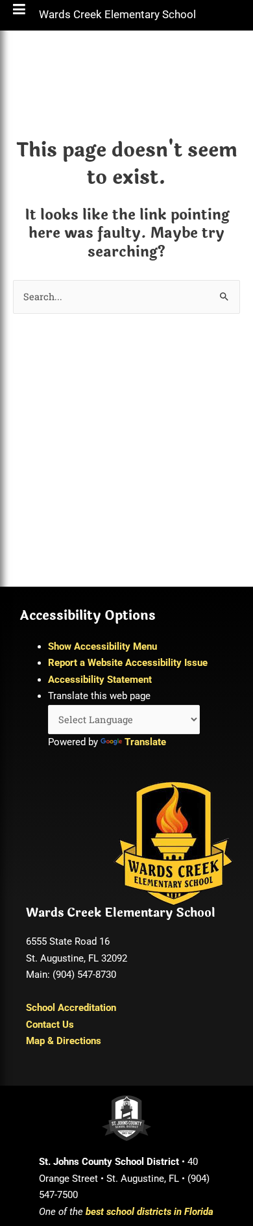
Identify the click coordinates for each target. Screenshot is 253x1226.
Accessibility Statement (100, 679)
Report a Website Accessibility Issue (128, 663)
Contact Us (50, 1024)
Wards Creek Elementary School (117, 17)
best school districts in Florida (149, 1212)
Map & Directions (63, 1041)
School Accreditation (71, 1008)
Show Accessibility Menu (102, 646)
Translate (145, 742)
